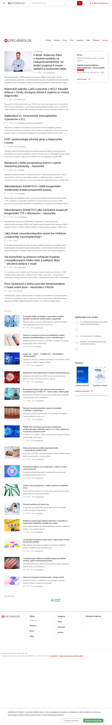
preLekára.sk (12, 4)
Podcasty (96, 40)
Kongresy (79, 40)
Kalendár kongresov (93, 616)
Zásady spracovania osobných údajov (71, 656)
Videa (88, 40)
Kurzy (65, 40)
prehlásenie (54, 656)
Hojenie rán (39, 513)
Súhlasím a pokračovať (93, 720)
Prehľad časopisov (82, 391)
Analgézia (21, 170)
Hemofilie (22, 193)
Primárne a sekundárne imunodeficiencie (30, 123)
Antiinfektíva (22, 267)
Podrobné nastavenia (71, 720)
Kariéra (105, 40)
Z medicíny (33, 621)
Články (48, 40)
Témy (72, 40)
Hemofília (38, 346)
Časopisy (56, 40)
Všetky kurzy (82, 79)
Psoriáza (20, 291)
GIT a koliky (39, 419)
